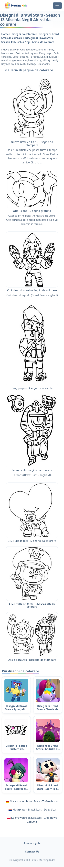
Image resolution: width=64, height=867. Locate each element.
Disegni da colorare (23, 34)
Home (5, 34)
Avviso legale (32, 843)
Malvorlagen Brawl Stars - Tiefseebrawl (34, 801)
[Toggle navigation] (57, 5)
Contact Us (32, 851)
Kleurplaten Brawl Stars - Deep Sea (34, 809)
